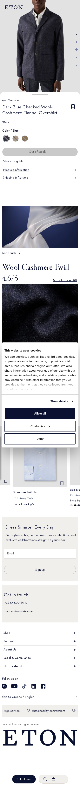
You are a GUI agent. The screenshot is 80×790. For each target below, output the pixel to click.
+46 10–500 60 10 (16, 602)
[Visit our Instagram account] (4, 686)
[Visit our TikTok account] (24, 686)
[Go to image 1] (76, 34)
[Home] (40, 738)
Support (8, 641)
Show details (59, 401)
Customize (37, 426)
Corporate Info (13, 666)
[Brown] (15, 138)
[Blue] (6, 138)
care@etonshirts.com (19, 611)
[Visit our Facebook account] (43, 686)
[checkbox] (73, 110)
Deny (40, 438)
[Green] (25, 138)
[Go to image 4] (76, 57)
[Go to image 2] (76, 42)
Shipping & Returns (15, 177)
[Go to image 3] (76, 49)
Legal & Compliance (17, 658)
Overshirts (13, 100)
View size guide (13, 161)
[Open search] (45, 779)
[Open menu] (61, 779)
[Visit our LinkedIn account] (33, 686)
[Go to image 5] (76, 65)
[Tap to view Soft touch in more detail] (40, 232)
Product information (16, 170)
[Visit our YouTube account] (14, 686)
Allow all (40, 413)
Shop (6, 633)
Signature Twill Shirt (26, 492)
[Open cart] (53, 779)
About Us (9, 649)
